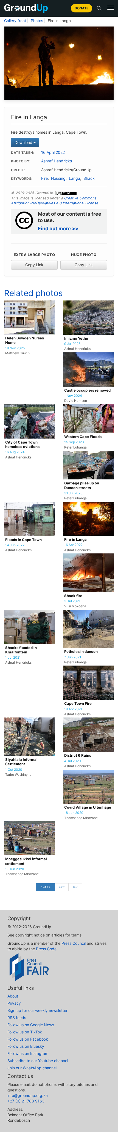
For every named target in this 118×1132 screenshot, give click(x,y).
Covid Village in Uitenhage (87, 807)
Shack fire (73, 596)
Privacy (14, 1003)
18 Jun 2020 (73, 813)
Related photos (33, 293)
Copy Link (34, 264)
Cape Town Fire (78, 703)
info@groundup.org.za (27, 1095)
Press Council (73, 943)
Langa (74, 178)
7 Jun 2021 (72, 657)
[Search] (99, 8)
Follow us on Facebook (27, 1039)
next (62, 887)
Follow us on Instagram (27, 1053)
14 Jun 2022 (14, 545)
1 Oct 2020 (13, 770)
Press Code (46, 948)
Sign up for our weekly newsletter (37, 1010)
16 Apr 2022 (73, 545)
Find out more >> (58, 228)
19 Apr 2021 (73, 709)
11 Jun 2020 (14, 869)
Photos (37, 21)
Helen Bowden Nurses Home (24, 340)
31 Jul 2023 (73, 493)
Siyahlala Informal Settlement (21, 762)
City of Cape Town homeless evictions (22, 444)
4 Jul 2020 (72, 761)
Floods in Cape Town (23, 540)
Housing (58, 178)
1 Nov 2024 (73, 396)
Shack (89, 178)
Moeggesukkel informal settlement (26, 861)
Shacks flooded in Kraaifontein (21, 650)
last (75, 887)
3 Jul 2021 (72, 601)
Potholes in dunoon (81, 652)
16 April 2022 (53, 152)
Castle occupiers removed (87, 390)
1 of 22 (45, 887)
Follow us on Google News (30, 1024)
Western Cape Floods (83, 437)
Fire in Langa (75, 539)
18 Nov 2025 (15, 348)
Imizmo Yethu (76, 338)
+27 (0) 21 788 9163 (25, 1101)
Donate (81, 8)
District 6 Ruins (77, 755)
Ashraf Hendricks (56, 161)
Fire (44, 178)
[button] (110, 8)
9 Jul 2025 (72, 344)
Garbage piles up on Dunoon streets (81, 485)
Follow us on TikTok (24, 1032)
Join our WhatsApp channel (32, 1067)
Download (24, 142)
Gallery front (15, 21)
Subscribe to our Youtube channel (37, 1060)
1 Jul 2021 (13, 657)
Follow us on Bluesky (25, 1046)
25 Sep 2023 (74, 442)
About (12, 996)
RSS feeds (16, 1017)
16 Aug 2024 (15, 452)
